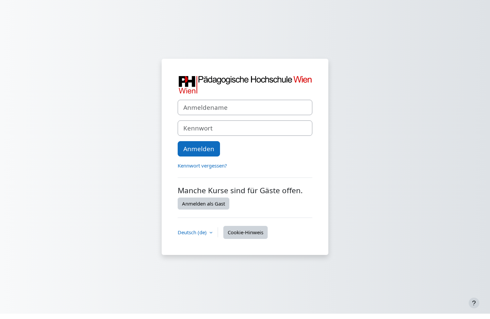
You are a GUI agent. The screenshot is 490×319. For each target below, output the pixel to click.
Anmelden (198, 148)
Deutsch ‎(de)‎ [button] (193, 232)
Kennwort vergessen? (202, 165)
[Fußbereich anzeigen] (474, 303)
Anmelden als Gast (203, 203)
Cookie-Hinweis (245, 232)
